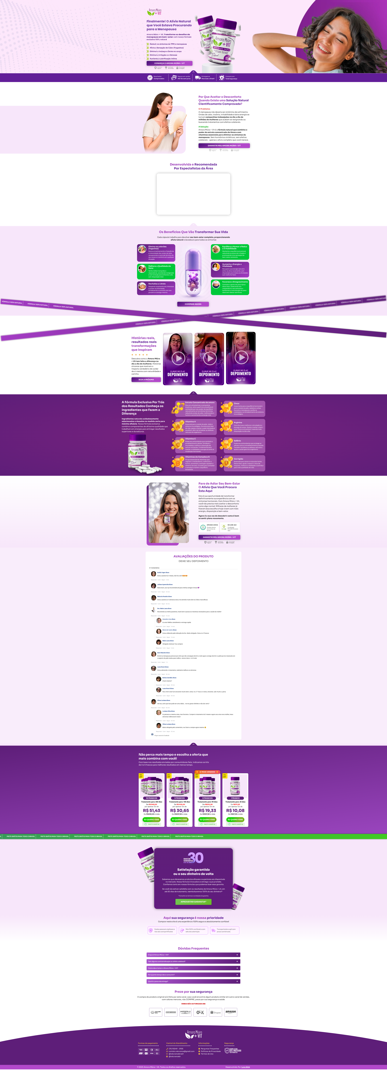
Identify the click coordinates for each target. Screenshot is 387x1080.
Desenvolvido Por (238, 1067)
